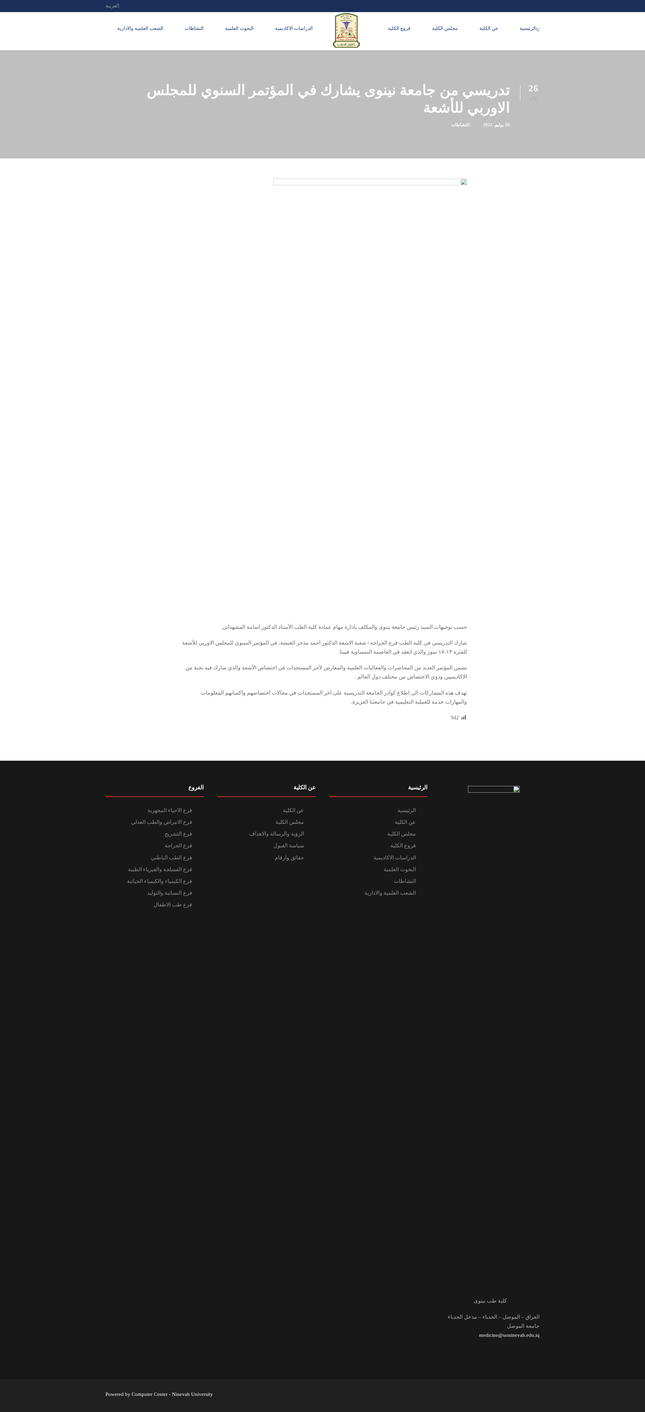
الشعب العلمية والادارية (140, 28)
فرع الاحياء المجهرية (169, 810)
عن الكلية (488, 28)
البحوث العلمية (239, 28)
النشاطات (194, 28)
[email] (537, 5)
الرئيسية (528, 28)
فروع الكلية (399, 28)
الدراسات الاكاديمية (294, 28)
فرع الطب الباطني (171, 857)
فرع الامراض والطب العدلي (161, 822)
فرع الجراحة (178, 845)
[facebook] (525, 5)
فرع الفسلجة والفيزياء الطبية (160, 869)
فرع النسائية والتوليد (169, 893)
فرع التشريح (178, 834)
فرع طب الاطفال (173, 904)
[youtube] (513, 5)
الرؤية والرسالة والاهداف (276, 834)
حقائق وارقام (289, 857)
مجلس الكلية (445, 28)
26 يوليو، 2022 (496, 124)
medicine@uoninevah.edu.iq (509, 1335)
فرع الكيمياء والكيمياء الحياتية (159, 881)
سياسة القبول (288, 845)
